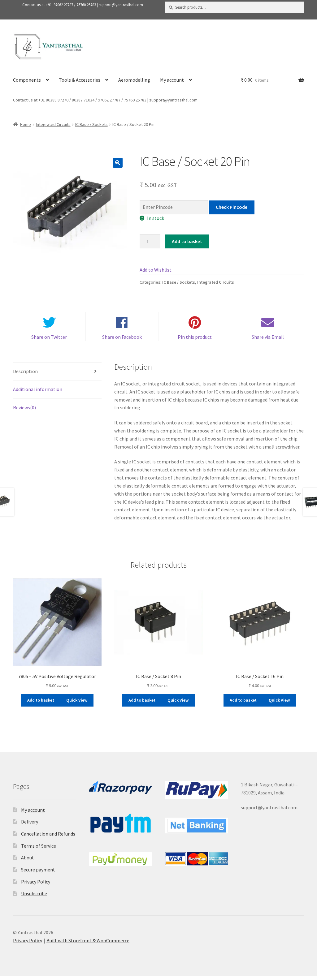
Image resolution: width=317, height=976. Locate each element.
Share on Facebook (122, 337)
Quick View (76, 700)
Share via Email (268, 337)
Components (27, 80)
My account (172, 80)
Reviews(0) (24, 407)
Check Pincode (231, 207)
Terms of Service (38, 846)
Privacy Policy (35, 882)
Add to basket (187, 241)
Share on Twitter (49, 337)
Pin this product (195, 337)
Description (25, 371)
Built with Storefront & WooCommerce (87, 940)
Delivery (29, 822)
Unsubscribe (34, 893)
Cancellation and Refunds (48, 834)
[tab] (57, 372)
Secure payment (38, 869)
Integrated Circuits (53, 124)
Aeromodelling (134, 80)
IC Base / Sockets (91, 124)
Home (25, 124)
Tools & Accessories (79, 80)
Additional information (37, 389)
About (27, 857)
